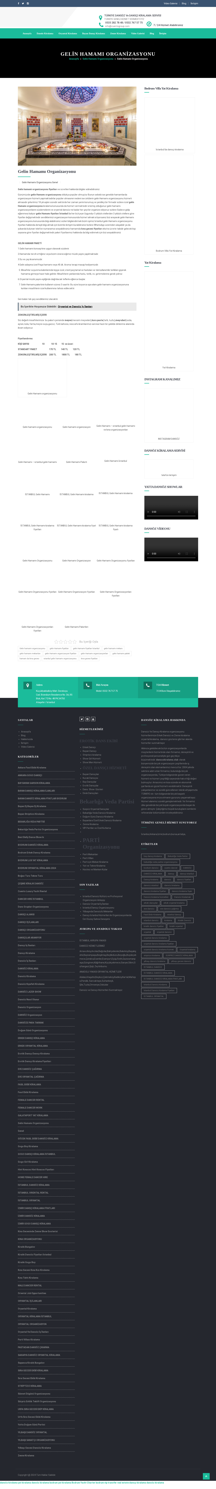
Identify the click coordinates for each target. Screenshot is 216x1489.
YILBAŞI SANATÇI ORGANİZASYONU (36, 1440)
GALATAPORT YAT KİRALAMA (33, 1115)
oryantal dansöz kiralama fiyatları (159, 944)
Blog (184, 3)
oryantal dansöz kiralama (155, 938)
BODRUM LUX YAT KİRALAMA (33, 860)
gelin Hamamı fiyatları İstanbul (86, 648)
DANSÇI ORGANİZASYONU (31, 930)
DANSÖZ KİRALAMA (28, 968)
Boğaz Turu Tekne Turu (30, 876)
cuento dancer (170, 868)
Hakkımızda (27, 739)
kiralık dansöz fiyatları (154, 926)
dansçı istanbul (187, 874)
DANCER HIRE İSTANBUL (30, 899)
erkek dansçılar (151, 903)
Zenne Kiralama (118, 33)
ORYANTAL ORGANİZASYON (32, 1324)
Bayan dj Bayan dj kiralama (32, 806)
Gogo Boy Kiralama (28, 1146)
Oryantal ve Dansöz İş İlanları (33, 1332)
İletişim (194, 3)
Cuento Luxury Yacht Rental (32, 891)
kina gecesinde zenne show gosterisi (38, 1231)
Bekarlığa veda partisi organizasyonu (38, 829)
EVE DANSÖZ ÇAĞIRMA (30, 1069)
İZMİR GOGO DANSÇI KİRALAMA (34, 1223)
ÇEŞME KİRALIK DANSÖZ (30, 883)
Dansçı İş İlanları (26, 945)
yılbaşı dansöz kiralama (154, 961)
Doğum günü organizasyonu (33, 1030)
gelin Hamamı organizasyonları (94, 653)
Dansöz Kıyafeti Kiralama (31, 984)
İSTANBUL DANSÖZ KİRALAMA (33, 1185)
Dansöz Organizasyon (29, 1007)
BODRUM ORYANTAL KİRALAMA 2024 (37, 868)
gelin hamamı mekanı (113, 648)
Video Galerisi (170, 3)
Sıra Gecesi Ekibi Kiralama (31, 1378)
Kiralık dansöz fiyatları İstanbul (34, 1254)
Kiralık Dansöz (184, 920)
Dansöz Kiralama (45, 33)
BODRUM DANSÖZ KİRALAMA (33, 845)
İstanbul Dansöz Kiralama (155, 984)
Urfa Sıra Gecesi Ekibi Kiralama (34, 1417)
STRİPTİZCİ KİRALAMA (30, 1386)
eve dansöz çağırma (169, 909)
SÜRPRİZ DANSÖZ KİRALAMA (179, 955)
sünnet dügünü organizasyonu (34, 1393)
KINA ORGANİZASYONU (30, 1239)
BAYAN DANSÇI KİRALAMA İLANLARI (36, 791)
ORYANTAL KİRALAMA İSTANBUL (35, 1316)
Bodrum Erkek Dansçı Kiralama (34, 852)
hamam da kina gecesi (29, 659)
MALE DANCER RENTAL (30, 1285)
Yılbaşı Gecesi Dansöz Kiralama (34, 1448)
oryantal (147, 932)
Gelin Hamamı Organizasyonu (98, 59)
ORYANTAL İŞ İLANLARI (30, 1301)
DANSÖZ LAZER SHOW (29, 992)
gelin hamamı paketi (121, 653)
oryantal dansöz (164, 932)
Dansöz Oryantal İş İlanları (96, 904)
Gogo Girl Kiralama (28, 1162)
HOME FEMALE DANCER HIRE (33, 1177)
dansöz (167, 879)
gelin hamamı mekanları (30, 653)
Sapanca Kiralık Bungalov (31, 1363)
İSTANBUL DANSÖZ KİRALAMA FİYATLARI (163, 979)
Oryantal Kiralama (68, 33)
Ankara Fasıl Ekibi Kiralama (32, 767)
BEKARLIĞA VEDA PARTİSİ (31, 821)
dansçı (171, 874)
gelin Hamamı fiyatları (59, 648)
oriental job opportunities (32, 1293)
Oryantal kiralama (187, 949)
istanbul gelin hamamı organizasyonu (60, 659)
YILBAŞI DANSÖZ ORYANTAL (32, 1432)
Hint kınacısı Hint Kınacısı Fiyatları (36, 1169)
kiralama (168, 920)
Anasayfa (27, 33)
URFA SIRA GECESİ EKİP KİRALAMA (36, 1409)
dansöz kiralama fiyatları (155, 891)
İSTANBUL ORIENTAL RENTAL (33, 1192)
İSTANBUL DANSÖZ (153, 967)
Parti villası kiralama (29, 1339)
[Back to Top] (206, 1476)
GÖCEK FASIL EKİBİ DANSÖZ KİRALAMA (38, 1138)
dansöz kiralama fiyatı (182, 891)
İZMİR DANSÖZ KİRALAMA (31, 1216)
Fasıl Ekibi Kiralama (28, 1092)
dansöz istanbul (151, 885)
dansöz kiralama (171, 885)
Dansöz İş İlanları (27, 961)
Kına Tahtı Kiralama (28, 1278)
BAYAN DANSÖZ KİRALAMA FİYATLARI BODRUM (42, 798)
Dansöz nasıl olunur (28, 999)
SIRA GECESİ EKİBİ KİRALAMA (33, 1370)
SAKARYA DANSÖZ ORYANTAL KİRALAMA (39, 1355)
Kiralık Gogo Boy (26, 1262)
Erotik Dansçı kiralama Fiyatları (34, 1061)
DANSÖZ (187, 868)
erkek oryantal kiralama (174, 903)
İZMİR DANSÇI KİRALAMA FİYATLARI (36, 1208)
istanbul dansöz (151, 920)
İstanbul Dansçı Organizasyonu (98, 907)
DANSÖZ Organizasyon (30, 1015)
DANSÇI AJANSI (26, 914)
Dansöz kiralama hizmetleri (156, 897)
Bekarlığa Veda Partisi (178, 856)
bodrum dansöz (151, 868)
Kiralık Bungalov (26, 1247)
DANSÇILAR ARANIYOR (29, 937)
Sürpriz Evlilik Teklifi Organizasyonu (37, 1401)
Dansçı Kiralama (26, 953)
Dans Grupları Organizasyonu (33, 906)
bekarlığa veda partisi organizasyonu (160, 862)
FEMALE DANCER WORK (30, 1107)
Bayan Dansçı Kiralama (93, 33)
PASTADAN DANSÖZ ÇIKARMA (33, 1347)
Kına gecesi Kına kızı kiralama (33, 1270)
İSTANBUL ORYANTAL (29, 1200)
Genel (55, 182)
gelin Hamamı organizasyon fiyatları (60, 653)
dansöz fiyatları (184, 879)
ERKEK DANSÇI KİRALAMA (31, 1038)
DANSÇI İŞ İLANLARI (28, 922)
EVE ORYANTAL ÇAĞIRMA (31, 1077)
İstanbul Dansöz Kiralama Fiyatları (159, 990)
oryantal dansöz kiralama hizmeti (159, 949)
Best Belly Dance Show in (31, 837)
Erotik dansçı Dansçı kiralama (34, 1053)
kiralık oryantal (176, 926)
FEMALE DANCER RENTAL (31, 1100)
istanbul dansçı (174, 914)
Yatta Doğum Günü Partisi (31, 1424)
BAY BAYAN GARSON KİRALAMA (34, 783)
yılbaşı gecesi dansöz (181, 961)
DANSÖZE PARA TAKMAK (31, 1022)
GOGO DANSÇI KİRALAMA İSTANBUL (37, 1154)
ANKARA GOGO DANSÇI (30, 775)
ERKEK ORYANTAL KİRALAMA (33, 1046)
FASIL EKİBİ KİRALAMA (29, 1084)
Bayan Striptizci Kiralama (31, 814)
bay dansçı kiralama (153, 856)
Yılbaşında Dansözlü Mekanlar (98, 911)
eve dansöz (149, 909)
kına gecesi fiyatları (89, 659)
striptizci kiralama (152, 955)
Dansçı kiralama (151, 879)
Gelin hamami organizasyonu (32, 648)
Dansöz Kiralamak (182, 897)
